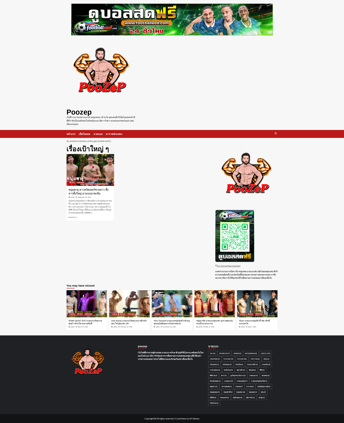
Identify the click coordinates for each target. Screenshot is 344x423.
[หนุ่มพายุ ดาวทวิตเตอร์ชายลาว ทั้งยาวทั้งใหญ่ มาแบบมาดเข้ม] (90, 170)
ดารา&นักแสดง (114, 134)
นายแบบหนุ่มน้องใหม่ (259, 381)
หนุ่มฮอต (253, 392)
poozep (242, 359)
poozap (228, 359)
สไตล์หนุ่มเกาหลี (263, 386)
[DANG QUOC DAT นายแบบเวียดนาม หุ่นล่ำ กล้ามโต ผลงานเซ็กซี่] (87, 303)
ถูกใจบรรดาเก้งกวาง (238, 375)
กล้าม (266, 359)
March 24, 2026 (83, 327)
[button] (275, 133)
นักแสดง (265, 375)
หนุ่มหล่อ (240, 392)
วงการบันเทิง (226, 386)
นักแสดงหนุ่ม (215, 381)
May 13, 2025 (209, 327)
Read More (73, 217)
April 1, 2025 (252, 327)
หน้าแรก (71, 134)
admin (73, 197)
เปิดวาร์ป (250, 397)
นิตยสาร (213, 386)
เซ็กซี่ (213, 397)
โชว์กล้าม (214, 403)
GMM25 (237, 353)
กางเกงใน (266, 364)
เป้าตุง (262, 397)
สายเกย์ (239, 386)
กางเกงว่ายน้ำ (252, 364)
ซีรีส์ (262, 370)
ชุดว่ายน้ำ (241, 370)
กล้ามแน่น (227, 364)
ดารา (224, 375)
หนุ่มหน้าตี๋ (228, 392)
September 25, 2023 (84, 197)
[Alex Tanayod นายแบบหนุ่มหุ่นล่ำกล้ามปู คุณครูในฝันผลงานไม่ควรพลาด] (172, 303)
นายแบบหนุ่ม (242, 381)
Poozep (79, 112)
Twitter (255, 359)
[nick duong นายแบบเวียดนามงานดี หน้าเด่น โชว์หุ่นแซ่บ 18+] (129, 303)
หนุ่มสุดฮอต (215, 392)
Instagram (251, 353)
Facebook (224, 353)
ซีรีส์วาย (213, 375)
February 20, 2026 (126, 327)
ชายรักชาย (228, 370)
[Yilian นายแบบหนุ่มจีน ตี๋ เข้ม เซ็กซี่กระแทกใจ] (257, 303)
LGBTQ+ (265, 353)
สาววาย (250, 386)
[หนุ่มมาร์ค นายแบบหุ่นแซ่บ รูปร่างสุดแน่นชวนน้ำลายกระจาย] (214, 303)
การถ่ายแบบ (215, 370)
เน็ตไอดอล (84, 134)
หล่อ (263, 392)
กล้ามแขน (214, 364)
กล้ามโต (239, 364)
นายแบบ (98, 134)
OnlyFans (215, 359)
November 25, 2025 (169, 327)
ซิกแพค (252, 370)
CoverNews (180, 418)
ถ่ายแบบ (254, 375)
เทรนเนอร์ (224, 397)
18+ (212, 353)
